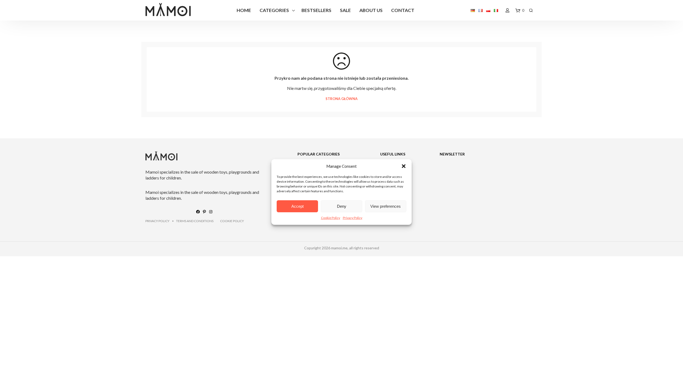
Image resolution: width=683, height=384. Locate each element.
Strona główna (341, 99)
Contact (402, 10)
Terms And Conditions (194, 221)
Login (507, 10)
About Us (371, 10)
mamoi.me (339, 248)
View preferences (385, 206)
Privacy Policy (352, 218)
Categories (274, 10)
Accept (297, 206)
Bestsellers (316, 10)
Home (244, 10)
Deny (341, 206)
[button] (403, 166)
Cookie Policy (330, 218)
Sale (345, 10)
